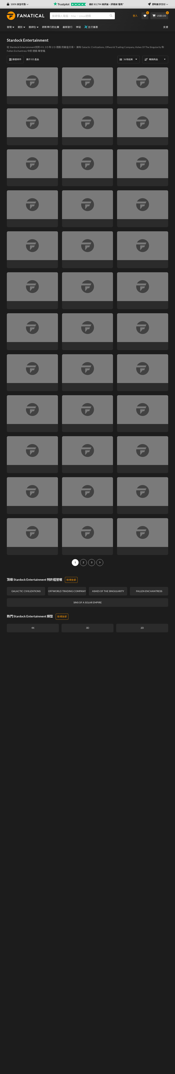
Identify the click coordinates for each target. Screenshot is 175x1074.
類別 (20, 27)
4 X (42, 47)
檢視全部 (71, 579)
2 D (54, 47)
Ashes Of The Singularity (148, 47)
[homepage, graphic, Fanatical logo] (25, 15)
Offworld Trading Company (119, 47)
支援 (165, 27)
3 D (47, 47)
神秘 (78, 27)
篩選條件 (16, 59)
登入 (135, 15)
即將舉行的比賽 (50, 27)
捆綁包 (32, 27)
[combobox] (88, 15)
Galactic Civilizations (93, 47)
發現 (9, 27)
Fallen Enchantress (17, 50)
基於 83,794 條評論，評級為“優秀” (106, 4)
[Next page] (99, 562)
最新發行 (68, 27)
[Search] (111, 15)
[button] (18, 4)
